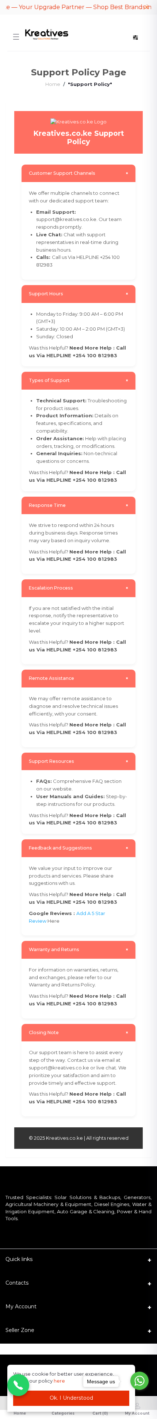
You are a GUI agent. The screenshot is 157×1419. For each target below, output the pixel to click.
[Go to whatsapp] (139, 1381)
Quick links (18, 1259)
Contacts (16, 1283)
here (59, 1381)
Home (52, 84)
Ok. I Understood (71, 1398)
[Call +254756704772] (18, 1385)
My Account (21, 1306)
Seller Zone (19, 1330)
